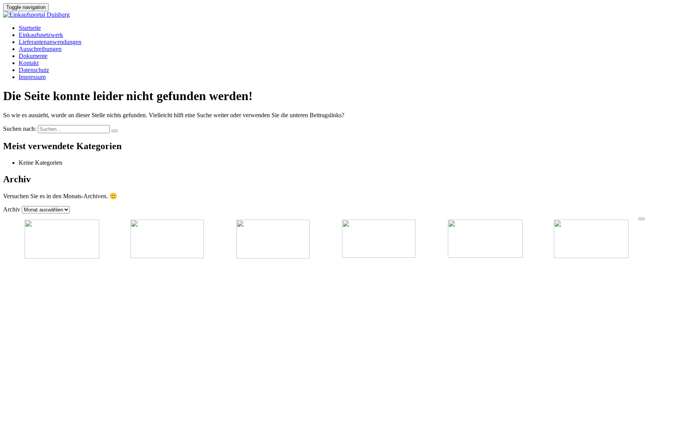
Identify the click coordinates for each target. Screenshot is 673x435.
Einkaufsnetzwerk (41, 35)
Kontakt (29, 63)
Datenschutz (34, 70)
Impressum (32, 77)
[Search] (114, 131)
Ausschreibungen (40, 49)
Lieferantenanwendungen (50, 42)
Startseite (30, 28)
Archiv (11, 209)
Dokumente (33, 56)
